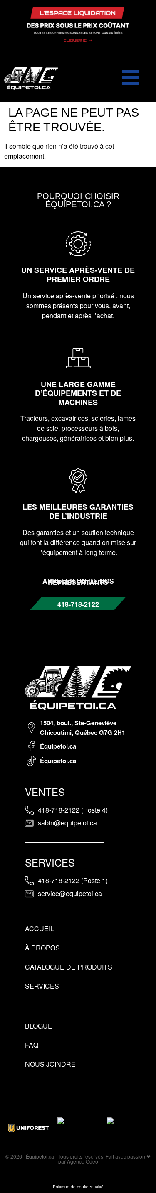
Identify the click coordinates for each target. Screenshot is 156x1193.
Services (42, 986)
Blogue (38, 1026)
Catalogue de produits (68, 967)
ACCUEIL (39, 928)
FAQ (31, 1045)
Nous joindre (50, 1064)
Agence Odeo (82, 1161)
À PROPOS (42, 947)
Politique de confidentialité (78, 1187)
